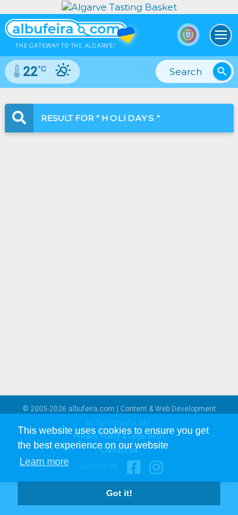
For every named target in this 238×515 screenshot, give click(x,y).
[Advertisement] (119, 253)
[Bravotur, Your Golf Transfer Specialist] (119, 6)
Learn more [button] (44, 461)
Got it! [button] (119, 493)
